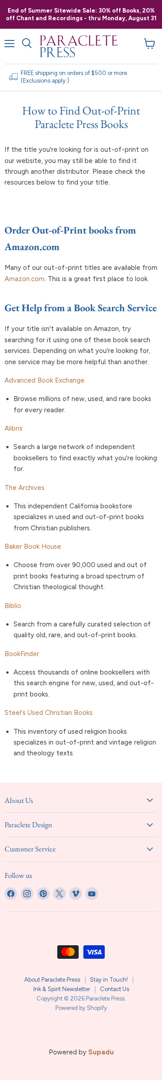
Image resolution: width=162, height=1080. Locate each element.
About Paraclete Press (52, 979)
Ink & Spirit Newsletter (61, 989)
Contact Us (114, 989)
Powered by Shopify (81, 1008)
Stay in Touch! (109, 979)
